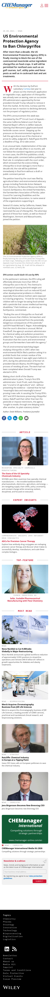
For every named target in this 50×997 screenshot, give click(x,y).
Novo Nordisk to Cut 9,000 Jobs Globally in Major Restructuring (17, 650)
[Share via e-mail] (26, 418)
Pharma (7, 921)
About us (8, 961)
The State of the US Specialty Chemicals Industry (15, 474)
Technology (10, 930)
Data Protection (13, 973)
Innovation (10, 927)
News (20, 31)
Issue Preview (12, 979)
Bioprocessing (17, 701)
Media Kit (9, 964)
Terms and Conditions (17, 970)
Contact (8, 958)
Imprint (8, 967)
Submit (39, 881)
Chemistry (15, 802)
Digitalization (13, 936)
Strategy (14, 754)
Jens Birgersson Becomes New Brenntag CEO (23, 805)
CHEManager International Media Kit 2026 (22, 848)
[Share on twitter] (9, 418)
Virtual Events (13, 976)
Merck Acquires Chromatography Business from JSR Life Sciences (18, 705)
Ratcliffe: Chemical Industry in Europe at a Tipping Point (15, 758)
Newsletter (10, 955)
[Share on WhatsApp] (21, 418)
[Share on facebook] (4, 418)
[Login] (41, 5)
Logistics (9, 939)
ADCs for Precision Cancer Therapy (18, 541)
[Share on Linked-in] (15, 418)
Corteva (27, 89)
